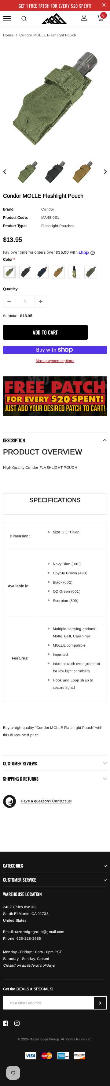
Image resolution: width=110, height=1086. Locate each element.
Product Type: (15, 226)
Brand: (8, 209)
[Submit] (100, 1003)
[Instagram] (17, 1023)
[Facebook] (5, 1023)
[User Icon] (84, 18)
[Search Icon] (24, 18)
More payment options (55, 361)
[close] (104, 5)
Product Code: (15, 217)
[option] (55, 99)
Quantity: (10, 289)
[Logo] (54, 17)
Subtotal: (10, 316)
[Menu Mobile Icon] (7, 18)
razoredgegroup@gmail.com (39, 932)
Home (8, 35)
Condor (47, 209)
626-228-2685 (28, 938)
